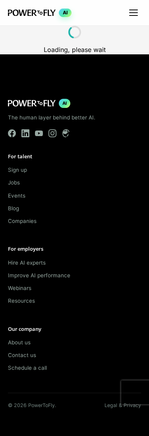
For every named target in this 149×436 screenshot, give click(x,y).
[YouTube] (39, 133)
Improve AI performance (39, 275)
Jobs (14, 182)
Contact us (22, 355)
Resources (21, 301)
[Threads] (66, 133)
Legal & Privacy (122, 405)
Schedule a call (27, 368)
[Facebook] (12, 133)
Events (16, 195)
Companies (22, 221)
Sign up (17, 170)
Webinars (19, 288)
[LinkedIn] (25, 133)
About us (19, 342)
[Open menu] (133, 12)
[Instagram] (52, 133)
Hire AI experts (27, 262)
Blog (13, 208)
